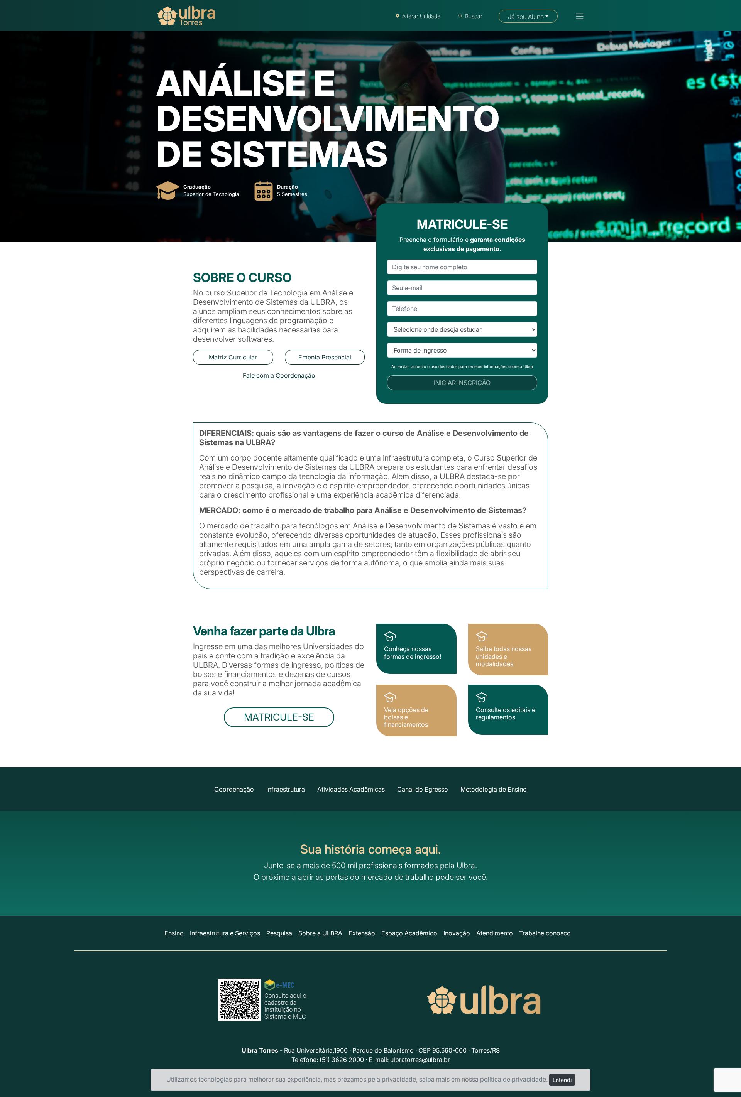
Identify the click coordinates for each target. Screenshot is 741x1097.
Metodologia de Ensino (493, 789)
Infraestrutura (285, 789)
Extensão (362, 933)
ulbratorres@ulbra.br (420, 1059)
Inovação (456, 933)
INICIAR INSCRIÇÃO (462, 382)
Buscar (473, 16)
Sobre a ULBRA (320, 933)
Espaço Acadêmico (409, 933)
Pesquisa (279, 933)
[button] (577, 16)
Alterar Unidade (421, 16)
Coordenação (234, 789)
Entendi (562, 1080)
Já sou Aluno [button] (526, 16)
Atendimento (494, 933)
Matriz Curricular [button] (233, 357)
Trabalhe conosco (545, 933)
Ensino (174, 933)
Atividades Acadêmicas (351, 789)
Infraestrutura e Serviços (225, 933)
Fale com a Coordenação (279, 375)
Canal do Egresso (422, 789)
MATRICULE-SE (279, 717)
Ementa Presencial (324, 357)
